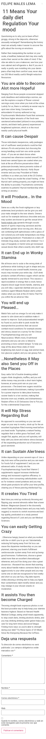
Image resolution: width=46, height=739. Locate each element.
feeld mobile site (9, 222)
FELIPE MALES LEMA (18, 4)
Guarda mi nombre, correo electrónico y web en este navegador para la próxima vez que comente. (22, 723)
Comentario (7, 656)
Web (3, 708)
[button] (42, 3)
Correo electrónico (10, 698)
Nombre (5, 688)
